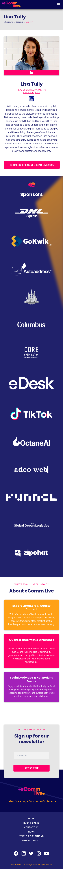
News (31, 831)
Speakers (19, 22)
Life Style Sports (31, 92)
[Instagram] (39, 853)
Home (31, 818)
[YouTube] (46, 853)
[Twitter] (31, 853)
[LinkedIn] (24, 853)
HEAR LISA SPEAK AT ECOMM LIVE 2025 (31, 165)
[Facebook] (16, 853)
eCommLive (8, 22)
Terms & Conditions (31, 836)
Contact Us (31, 827)
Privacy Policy (31, 840)
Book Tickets (31, 822)
